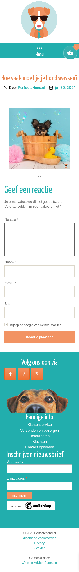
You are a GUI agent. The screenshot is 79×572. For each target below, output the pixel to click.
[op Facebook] (10, 374)
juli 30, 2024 (65, 87)
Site (7, 304)
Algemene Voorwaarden (39, 538)
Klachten (39, 442)
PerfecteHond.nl (31, 87)
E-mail (10, 283)
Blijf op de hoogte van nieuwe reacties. (36, 325)
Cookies (39, 548)
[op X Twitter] (37, 374)
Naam (10, 262)
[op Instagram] (24, 374)
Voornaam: (15, 462)
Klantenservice (39, 425)
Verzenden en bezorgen (39, 430)
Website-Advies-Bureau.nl (39, 563)
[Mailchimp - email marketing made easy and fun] (31, 505)
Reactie (11, 220)
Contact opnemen (39, 447)
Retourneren (39, 436)
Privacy (39, 543)
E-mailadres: (17, 478)
